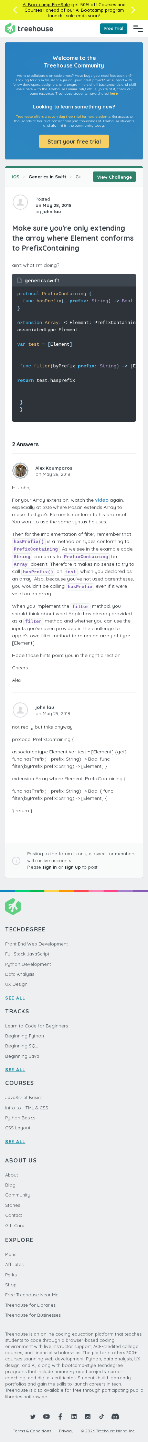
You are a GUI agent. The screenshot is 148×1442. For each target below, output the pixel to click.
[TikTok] (101, 1416)
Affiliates (14, 1264)
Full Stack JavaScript (27, 954)
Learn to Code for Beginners (36, 1025)
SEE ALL (15, 998)
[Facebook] (60, 1416)
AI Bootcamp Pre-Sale (46, 4)
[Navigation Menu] (138, 28)
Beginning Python (24, 1035)
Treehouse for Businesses (33, 1315)
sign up (72, 867)
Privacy (66, 1430)
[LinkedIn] (74, 1416)
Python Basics (20, 1117)
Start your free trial (74, 141)
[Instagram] (88, 1416)
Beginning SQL (21, 1045)
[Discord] (115, 1416)
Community (17, 1195)
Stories (12, 1205)
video (101, 500)
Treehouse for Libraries (30, 1305)
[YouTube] (46, 1416)
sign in (49, 867)
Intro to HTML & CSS (26, 1107)
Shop (11, 1284)
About (11, 1175)
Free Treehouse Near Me (32, 1294)
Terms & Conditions (32, 1430)
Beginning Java (22, 1056)
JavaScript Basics (23, 1097)
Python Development (28, 964)
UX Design (16, 984)
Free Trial (113, 28)
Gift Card (14, 1225)
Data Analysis (19, 974)
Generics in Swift (47, 176)
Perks (11, 1274)
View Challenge (114, 177)
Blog (10, 1185)
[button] (15, 10)
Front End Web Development (36, 944)
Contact (13, 1215)
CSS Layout (17, 1127)
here (114, 93)
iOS (15, 176)
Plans (10, 1254)
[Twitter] (33, 1416)
